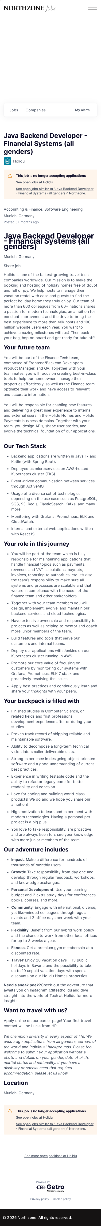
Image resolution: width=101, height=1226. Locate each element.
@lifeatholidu (60, 990)
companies (36, 110)
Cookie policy (62, 1199)
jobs (13, 110)
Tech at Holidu (62, 995)
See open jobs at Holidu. (35, 182)
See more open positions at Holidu (50, 1156)
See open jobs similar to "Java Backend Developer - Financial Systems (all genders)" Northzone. (54, 191)
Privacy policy (39, 1199)
